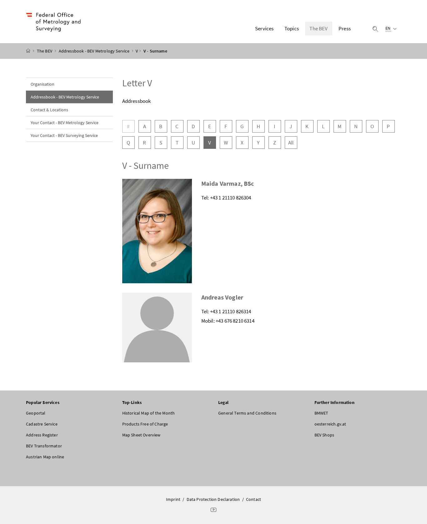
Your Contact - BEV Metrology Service (64, 122)
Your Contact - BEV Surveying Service (64, 135)
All (291, 142)
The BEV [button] (318, 28)
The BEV (45, 51)
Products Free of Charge (145, 424)
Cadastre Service (42, 424)
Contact (253, 499)
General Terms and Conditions (247, 413)
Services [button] (264, 28)
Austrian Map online (45, 457)
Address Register (42, 435)
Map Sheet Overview (141, 435)
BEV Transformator (44, 446)
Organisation (42, 84)
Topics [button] (291, 28)
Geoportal (36, 413)
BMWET (321, 413)
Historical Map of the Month (148, 413)
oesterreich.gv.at (330, 424)
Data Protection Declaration (213, 499)
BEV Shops (324, 435)
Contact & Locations (49, 110)
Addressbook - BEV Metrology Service (94, 51)
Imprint (173, 499)
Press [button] (345, 28)
